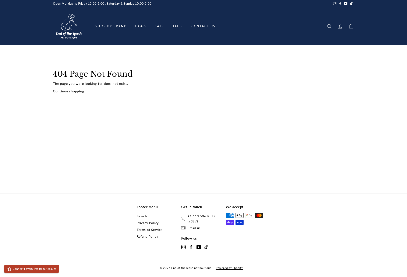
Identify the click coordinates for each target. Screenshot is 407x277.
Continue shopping (68, 91)
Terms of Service (150, 230)
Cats (159, 26)
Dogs (140, 26)
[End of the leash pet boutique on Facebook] (191, 246)
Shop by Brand (111, 26)
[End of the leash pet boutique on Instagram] (183, 246)
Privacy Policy (148, 223)
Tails (178, 26)
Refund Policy (147, 236)
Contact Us (203, 26)
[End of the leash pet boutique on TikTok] (206, 246)
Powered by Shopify (229, 268)
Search (142, 216)
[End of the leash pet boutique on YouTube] (199, 246)
